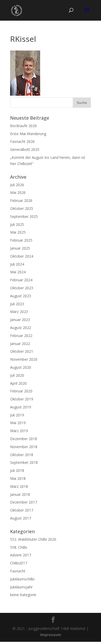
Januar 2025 (20, 248)
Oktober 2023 (21, 287)
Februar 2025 (21, 240)
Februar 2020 (21, 391)
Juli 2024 (17, 264)
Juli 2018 (17, 470)
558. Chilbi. (19, 547)
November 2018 (23, 446)
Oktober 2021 (21, 351)
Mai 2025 (18, 232)
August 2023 (20, 295)
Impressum (50, 634)
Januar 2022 (20, 343)
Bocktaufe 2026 (23, 125)
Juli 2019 (17, 415)
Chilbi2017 (18, 563)
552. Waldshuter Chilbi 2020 (33, 539)
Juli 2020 (17, 375)
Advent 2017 (20, 555)
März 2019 (19, 430)
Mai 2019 (18, 422)
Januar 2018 (20, 494)
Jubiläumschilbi (22, 579)
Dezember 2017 (23, 502)
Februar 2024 (21, 279)
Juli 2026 (17, 184)
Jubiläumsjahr (21, 587)
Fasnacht (17, 571)
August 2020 (20, 367)
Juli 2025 (17, 224)
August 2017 (20, 518)
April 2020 (18, 383)
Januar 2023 (20, 319)
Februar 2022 (21, 335)
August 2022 (20, 327)
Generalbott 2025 (24, 149)
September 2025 (24, 216)
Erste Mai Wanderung (28, 133)
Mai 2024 (18, 271)
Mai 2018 (18, 478)
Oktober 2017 (21, 510)
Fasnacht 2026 (22, 141)
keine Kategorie (23, 594)
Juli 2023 (17, 303)
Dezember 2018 (23, 438)
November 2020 (23, 359)
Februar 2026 (21, 200)
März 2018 (19, 486)
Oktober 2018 (21, 454)
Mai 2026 (18, 192)
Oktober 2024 (21, 256)
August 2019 (20, 407)
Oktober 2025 (21, 208)
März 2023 (19, 311)
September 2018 (24, 462)
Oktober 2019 (21, 399)
